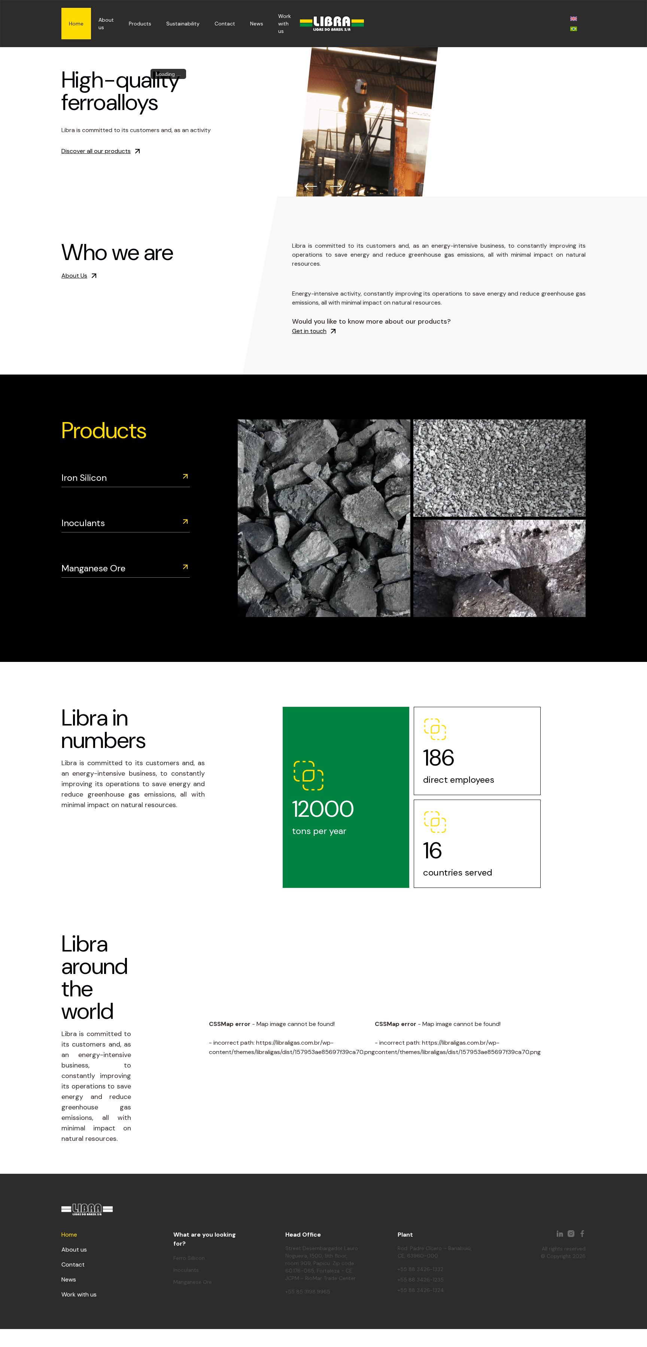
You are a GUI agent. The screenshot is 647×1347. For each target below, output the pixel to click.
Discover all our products (96, 151)
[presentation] (311, 186)
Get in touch (309, 331)
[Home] (332, 23)
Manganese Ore (93, 568)
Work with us (284, 23)
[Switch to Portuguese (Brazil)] (573, 29)
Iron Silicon (84, 477)
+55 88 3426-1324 (421, 1290)
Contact (225, 23)
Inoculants (83, 523)
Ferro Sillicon (189, 1258)
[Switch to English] (573, 18)
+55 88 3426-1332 (420, 1269)
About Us (74, 276)
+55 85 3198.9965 (307, 1291)
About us (74, 1249)
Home (76, 23)
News (256, 23)
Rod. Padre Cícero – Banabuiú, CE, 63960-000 (435, 1252)
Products (140, 23)
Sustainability (183, 23)
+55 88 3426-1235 (421, 1279)
